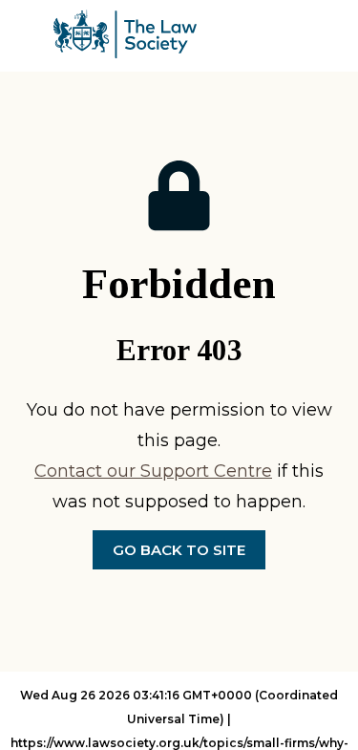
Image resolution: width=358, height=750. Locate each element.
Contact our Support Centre (153, 471)
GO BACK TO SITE (179, 550)
